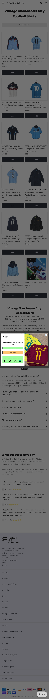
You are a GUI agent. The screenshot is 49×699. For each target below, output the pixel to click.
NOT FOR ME (13, 352)
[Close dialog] (46, 335)
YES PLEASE (13, 348)
